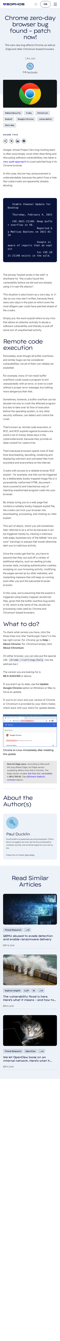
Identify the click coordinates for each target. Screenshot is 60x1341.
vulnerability (45, 119)
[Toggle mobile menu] (55, 4)
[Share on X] (11, 141)
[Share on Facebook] (24, 141)
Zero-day (9, 125)
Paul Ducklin (32, 72)
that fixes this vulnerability (40, 773)
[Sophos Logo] (14, 4)
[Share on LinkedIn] (17, 141)
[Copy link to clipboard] (5, 141)
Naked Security (13, 113)
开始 (45, 4)
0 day (29, 113)
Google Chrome (26, 119)
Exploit (8, 119)
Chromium (42, 113)
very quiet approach (14, 161)
